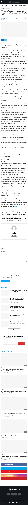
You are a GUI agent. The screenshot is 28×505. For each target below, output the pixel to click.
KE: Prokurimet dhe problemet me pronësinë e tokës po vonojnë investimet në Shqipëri (17, 299)
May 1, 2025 (13, 324)
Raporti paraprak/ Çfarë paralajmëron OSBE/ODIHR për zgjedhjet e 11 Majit (18, 322)
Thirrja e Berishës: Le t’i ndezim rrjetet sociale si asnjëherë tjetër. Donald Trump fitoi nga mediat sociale (14, 457)
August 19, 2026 (14, 302)
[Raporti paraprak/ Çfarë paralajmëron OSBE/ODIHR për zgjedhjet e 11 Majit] (5, 324)
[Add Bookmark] (25, 40)
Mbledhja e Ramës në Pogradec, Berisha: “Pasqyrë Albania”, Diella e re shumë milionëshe (18, 307)
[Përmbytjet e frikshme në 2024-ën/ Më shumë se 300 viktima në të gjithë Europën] (5, 293)
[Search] (26, 2)
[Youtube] (15, 494)
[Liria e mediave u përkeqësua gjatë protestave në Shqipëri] (5, 316)
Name (2, 264)
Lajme (8, 8)
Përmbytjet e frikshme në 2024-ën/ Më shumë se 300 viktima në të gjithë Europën (18, 292)
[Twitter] (12, 494)
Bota (2, 367)
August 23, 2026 (14, 310)
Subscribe (21, 343)
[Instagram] (19, 494)
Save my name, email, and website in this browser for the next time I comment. (15, 276)
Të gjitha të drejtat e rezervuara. (18, 500)
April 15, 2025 (14, 294)
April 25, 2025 (11, 18)
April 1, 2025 (4, 459)
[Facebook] (8, 494)
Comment (3, 251)
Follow (14, 235)
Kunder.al (8, 500)
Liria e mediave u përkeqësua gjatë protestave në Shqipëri (17, 314)
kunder (6, 19)
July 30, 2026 (14, 317)
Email (2, 270)
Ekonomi (3, 8)
